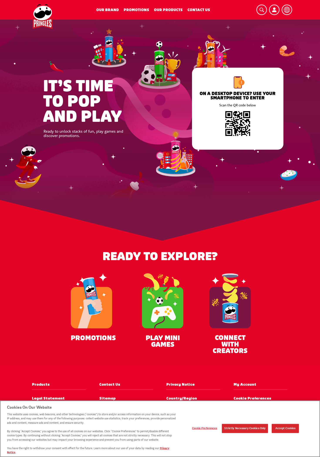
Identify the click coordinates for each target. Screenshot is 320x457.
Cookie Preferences (204, 428)
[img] (42, 16)
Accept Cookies (285, 428)
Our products (168, 10)
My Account (245, 384)
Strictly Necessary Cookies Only (245, 428)
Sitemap (107, 398)
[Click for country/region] (287, 10)
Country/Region (181, 398)
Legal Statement (48, 398)
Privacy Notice (180, 384)
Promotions (136, 10)
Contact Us (198, 10)
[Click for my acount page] (274, 10)
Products (41, 384)
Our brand (107, 10)
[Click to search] (261, 10)
